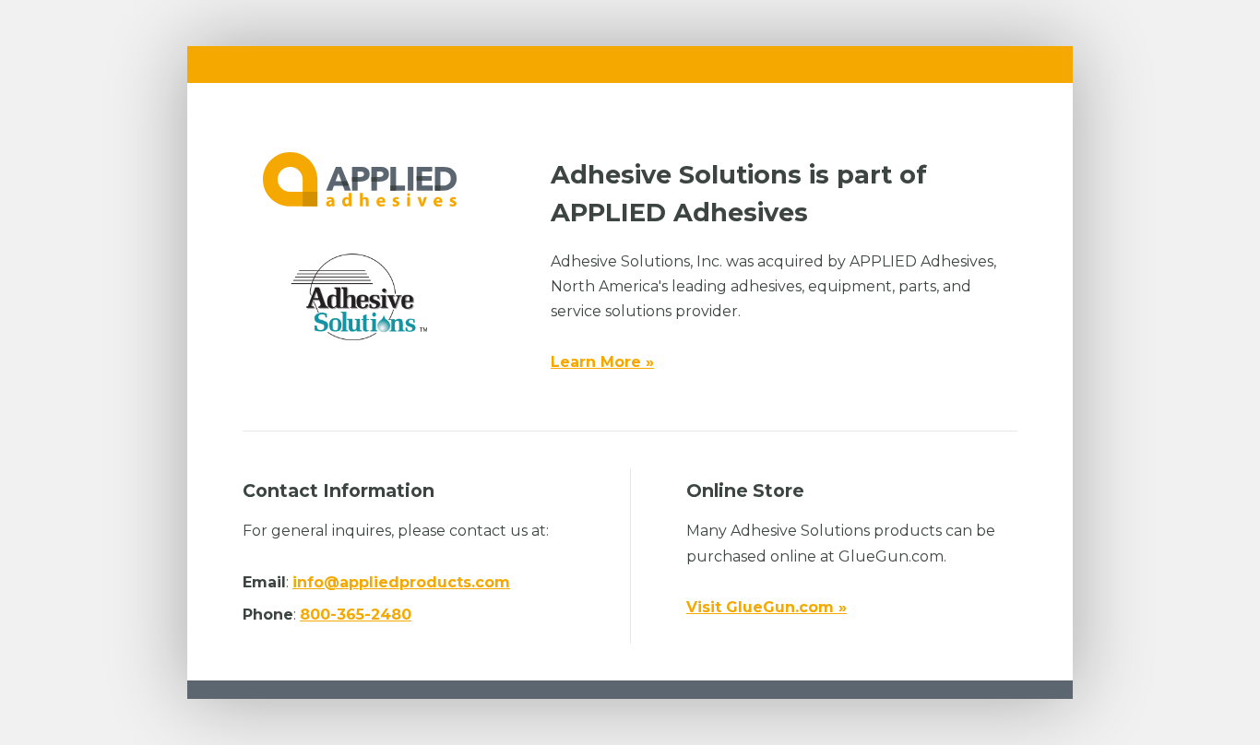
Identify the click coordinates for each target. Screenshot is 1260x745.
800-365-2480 (355, 614)
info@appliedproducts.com (401, 582)
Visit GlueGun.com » (766, 607)
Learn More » (602, 362)
